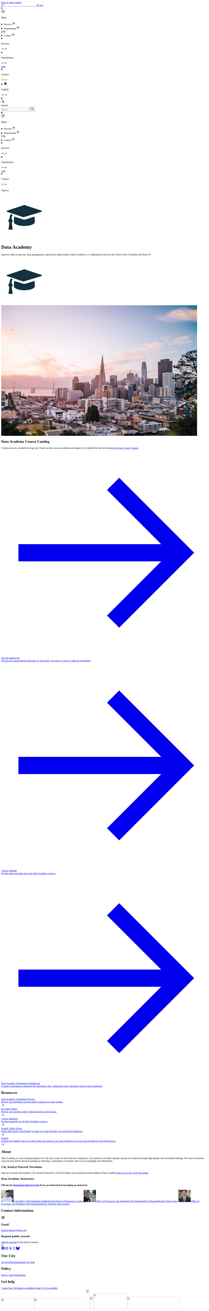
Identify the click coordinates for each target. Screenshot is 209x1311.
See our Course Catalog (126, 448)
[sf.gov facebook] (3, 1249)
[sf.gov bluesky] (18, 1249)
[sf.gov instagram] (7, 1249)
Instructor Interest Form (26, 1185)
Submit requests (9, 1242)
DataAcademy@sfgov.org (13, 1230)
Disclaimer (20, 1275)
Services (5, 1262)
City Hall (30, 1262)
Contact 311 (39, 1288)
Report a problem (25, 1288)
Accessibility (51, 1288)
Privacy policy (8, 1275)
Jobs (3, 31)
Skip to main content (11, 2)
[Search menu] (104, 100)
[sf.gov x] (14, 1249)
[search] (32, 109)
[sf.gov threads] (10, 1249)
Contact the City (9, 1288)
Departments (15, 1262)
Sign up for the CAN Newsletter (132, 1173)
